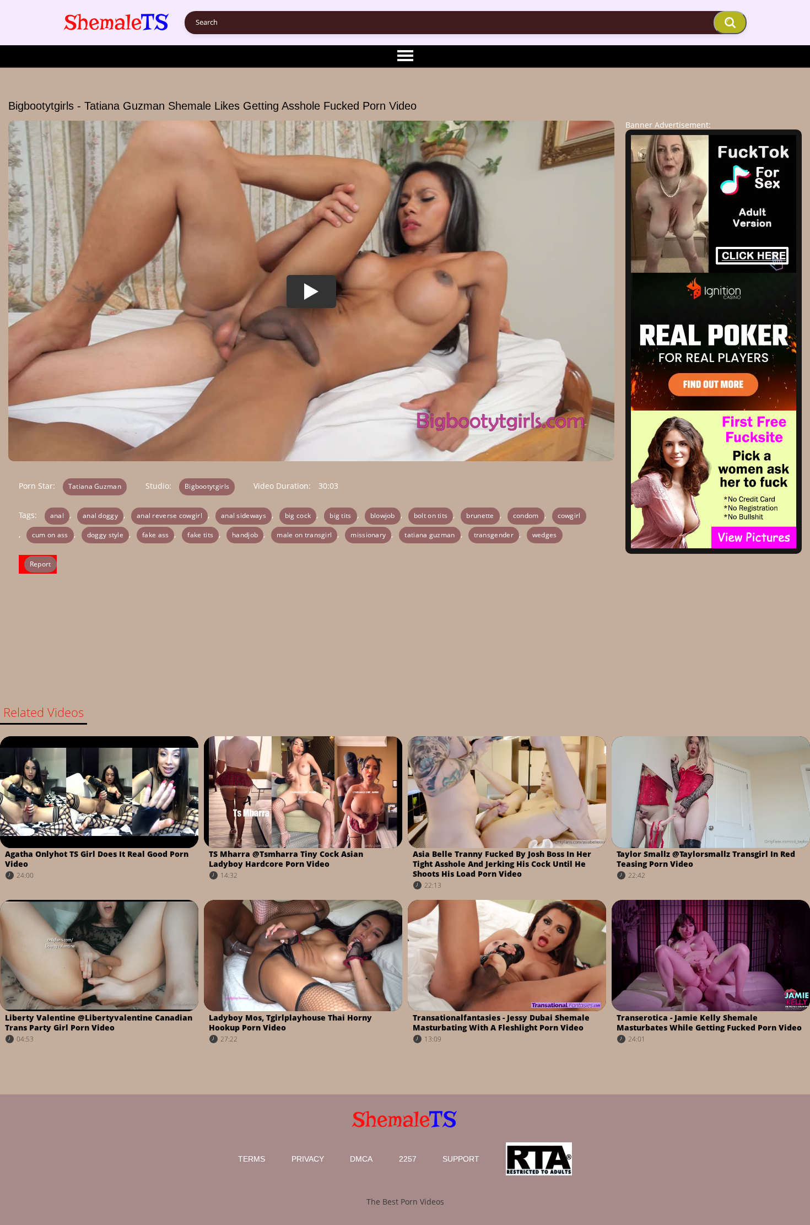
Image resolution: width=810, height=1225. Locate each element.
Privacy (307, 1158)
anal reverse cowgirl (169, 515)
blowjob (382, 515)
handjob (245, 534)
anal (57, 515)
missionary (368, 534)
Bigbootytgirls (207, 486)
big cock (298, 515)
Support (460, 1158)
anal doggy (100, 515)
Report (40, 564)
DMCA (361, 1158)
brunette (480, 515)
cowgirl (569, 515)
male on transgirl (304, 534)
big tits (340, 515)
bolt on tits (431, 515)
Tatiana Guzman (94, 486)
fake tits (200, 534)
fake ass (155, 534)
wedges (544, 534)
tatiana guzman (429, 534)
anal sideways (243, 515)
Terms (251, 1158)
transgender (494, 534)
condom (526, 515)
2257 (408, 1158)
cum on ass (50, 534)
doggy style (105, 534)
